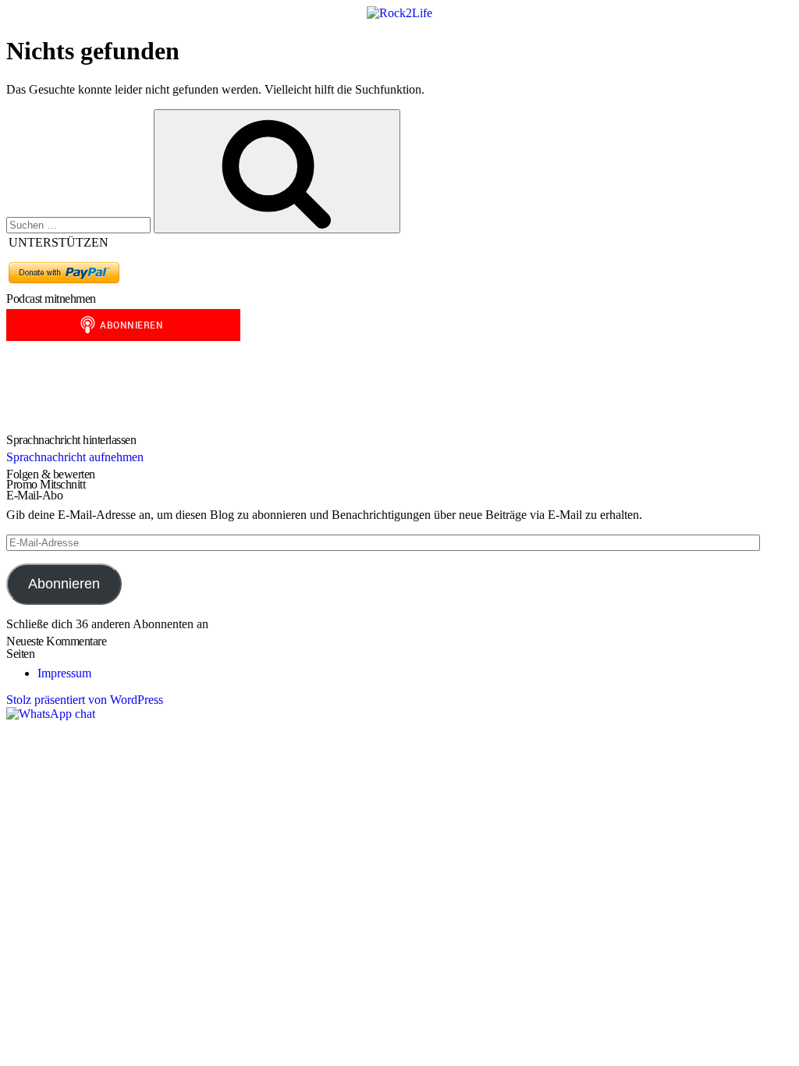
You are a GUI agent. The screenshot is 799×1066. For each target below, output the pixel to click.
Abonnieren (64, 584)
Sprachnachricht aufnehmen (75, 457)
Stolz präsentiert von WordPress (84, 699)
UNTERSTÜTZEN (58, 242)
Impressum (64, 673)
